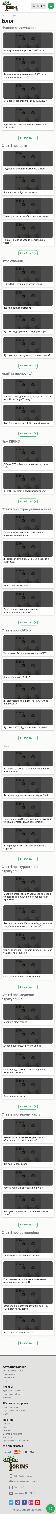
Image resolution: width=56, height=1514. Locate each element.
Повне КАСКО (9, 1377)
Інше (5, 746)
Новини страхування (19, 27)
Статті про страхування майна (26, 509)
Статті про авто (14, 146)
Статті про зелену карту (21, 1114)
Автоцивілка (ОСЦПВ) (13, 1371)
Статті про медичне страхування (18, 997)
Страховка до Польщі (13, 1394)
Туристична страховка (13, 1390)
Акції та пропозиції (17, 374)
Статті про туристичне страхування (20, 869)
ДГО (5, 1381)
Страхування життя (12, 1407)
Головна (5, 15)
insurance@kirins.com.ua (25, 1482)
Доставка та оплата (12, 1434)
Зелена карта (9, 1374)
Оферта (6, 1430)
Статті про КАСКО (16, 630)
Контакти (7, 1437)
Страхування (12, 261)
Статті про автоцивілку (21, 1233)
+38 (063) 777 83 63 (23, 1476)
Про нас (6, 1423)
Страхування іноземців (14, 1410)
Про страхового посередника (17, 1441)
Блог (5, 1427)
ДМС (5, 1414)
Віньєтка (7, 1397)
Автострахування (14, 1367)
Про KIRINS (11, 441)
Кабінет (41, 6)
